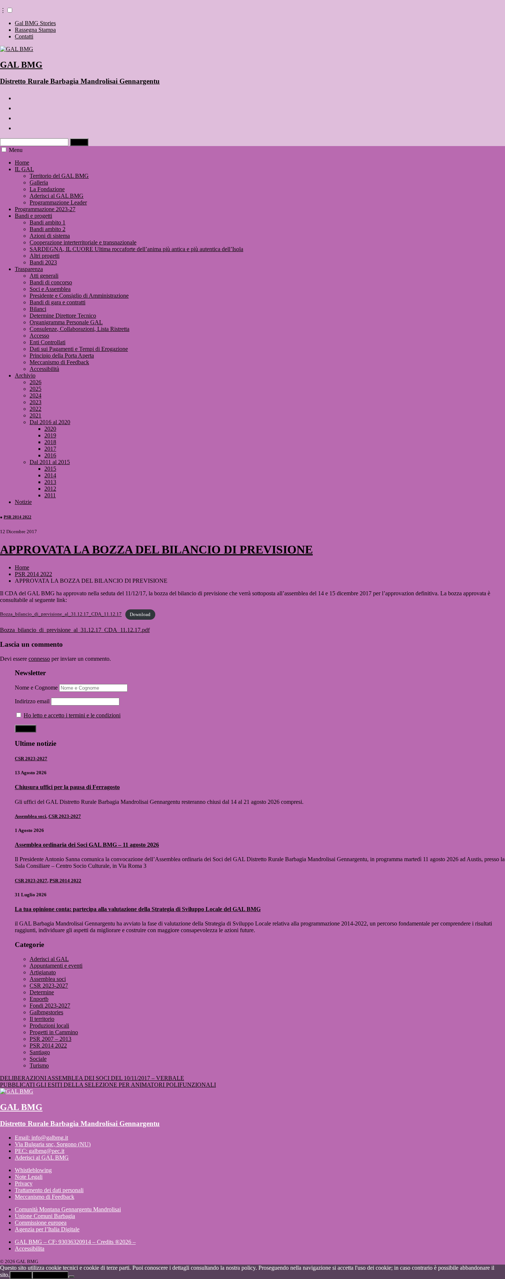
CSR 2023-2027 (31, 758)
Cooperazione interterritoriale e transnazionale (83, 242)
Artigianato (43, 972)
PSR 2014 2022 (17, 517)
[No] (71, 1277)
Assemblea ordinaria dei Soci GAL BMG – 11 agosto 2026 (87, 845)
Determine (42, 992)
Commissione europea (41, 1222)
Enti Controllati (47, 342)
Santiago (40, 1052)
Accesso (39, 335)
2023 (35, 402)
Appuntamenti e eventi (56, 965)
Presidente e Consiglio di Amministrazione (79, 295)
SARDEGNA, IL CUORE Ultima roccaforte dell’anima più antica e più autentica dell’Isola (136, 249)
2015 (50, 469)
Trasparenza (29, 269)
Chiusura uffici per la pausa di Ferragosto (67, 787)
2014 (50, 475)
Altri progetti (45, 256)
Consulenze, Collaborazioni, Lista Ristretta (79, 329)
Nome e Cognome (36, 687)
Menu (16, 150)
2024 (35, 395)
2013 (50, 482)
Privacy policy (50, 1275)
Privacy (24, 1183)
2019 (50, 435)
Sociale (38, 1059)
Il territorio (42, 1019)
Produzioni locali (49, 1025)
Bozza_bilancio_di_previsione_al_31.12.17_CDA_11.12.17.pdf (75, 630)
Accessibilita (29, 1248)
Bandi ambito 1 (47, 222)
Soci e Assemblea (50, 289)
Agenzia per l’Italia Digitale (47, 1229)
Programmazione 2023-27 (45, 209)
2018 (50, 442)
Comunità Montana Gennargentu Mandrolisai (68, 1209)
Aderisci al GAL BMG (57, 196)
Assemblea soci (30, 816)
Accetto (21, 1275)
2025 (35, 389)
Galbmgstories (46, 1012)
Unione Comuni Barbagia (45, 1216)
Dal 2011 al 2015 (50, 462)
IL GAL (24, 169)
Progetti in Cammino (54, 1032)
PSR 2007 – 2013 (50, 1039)
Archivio (25, 375)
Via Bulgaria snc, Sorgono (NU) (53, 1144)
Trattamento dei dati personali (49, 1190)
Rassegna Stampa (35, 30)
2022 (35, 409)
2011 (50, 495)
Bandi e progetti (33, 216)
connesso (39, 659)
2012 (50, 488)
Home (22, 162)
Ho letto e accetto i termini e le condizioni (72, 715)
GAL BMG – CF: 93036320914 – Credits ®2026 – (75, 1242)
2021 (35, 415)
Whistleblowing (33, 1170)
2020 (50, 429)
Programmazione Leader (58, 202)
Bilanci (38, 309)
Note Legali (29, 1177)
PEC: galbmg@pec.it (39, 1151)
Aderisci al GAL (49, 959)
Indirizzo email (32, 701)
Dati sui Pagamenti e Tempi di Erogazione (79, 349)
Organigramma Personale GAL (66, 322)
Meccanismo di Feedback (59, 362)
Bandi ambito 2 (47, 229)
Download (140, 614)
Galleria (39, 182)
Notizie (23, 502)
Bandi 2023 (43, 262)
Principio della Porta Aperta (62, 355)
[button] (9, 10)
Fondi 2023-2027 (50, 1005)
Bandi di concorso (51, 282)
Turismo (39, 1065)
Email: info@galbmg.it (41, 1137)
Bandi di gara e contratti (57, 302)
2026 (35, 382)
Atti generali (44, 276)
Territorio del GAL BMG (59, 176)
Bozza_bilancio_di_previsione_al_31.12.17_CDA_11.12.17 (61, 614)
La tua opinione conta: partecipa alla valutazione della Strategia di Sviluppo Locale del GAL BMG (138, 909)
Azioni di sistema (50, 236)
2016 (50, 455)
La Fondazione (47, 189)
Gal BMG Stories (35, 23)
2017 (50, 449)
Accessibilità (44, 369)
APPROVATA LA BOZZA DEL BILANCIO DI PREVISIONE (156, 549)
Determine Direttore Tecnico (63, 315)
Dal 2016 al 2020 (50, 422)
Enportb (39, 999)
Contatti (24, 36)
